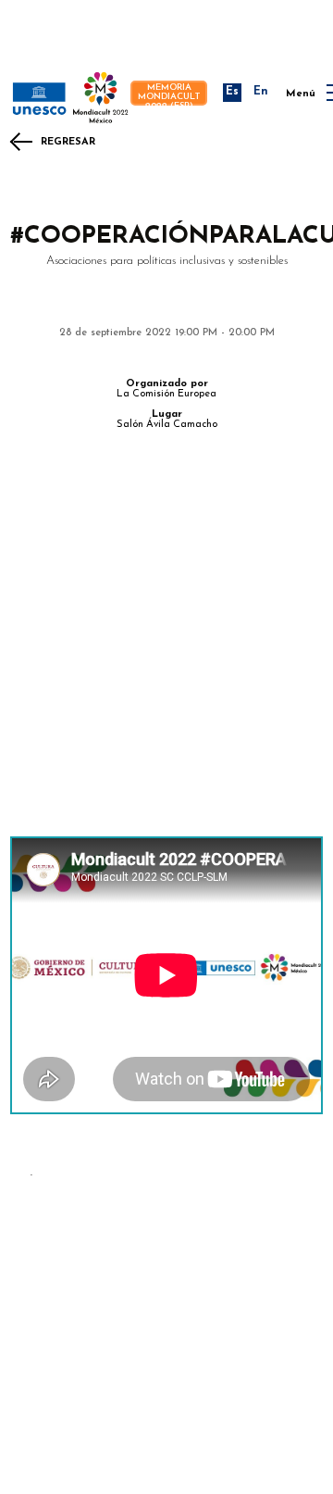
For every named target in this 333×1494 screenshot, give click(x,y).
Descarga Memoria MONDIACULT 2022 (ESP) (169, 94)
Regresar (68, 142)
